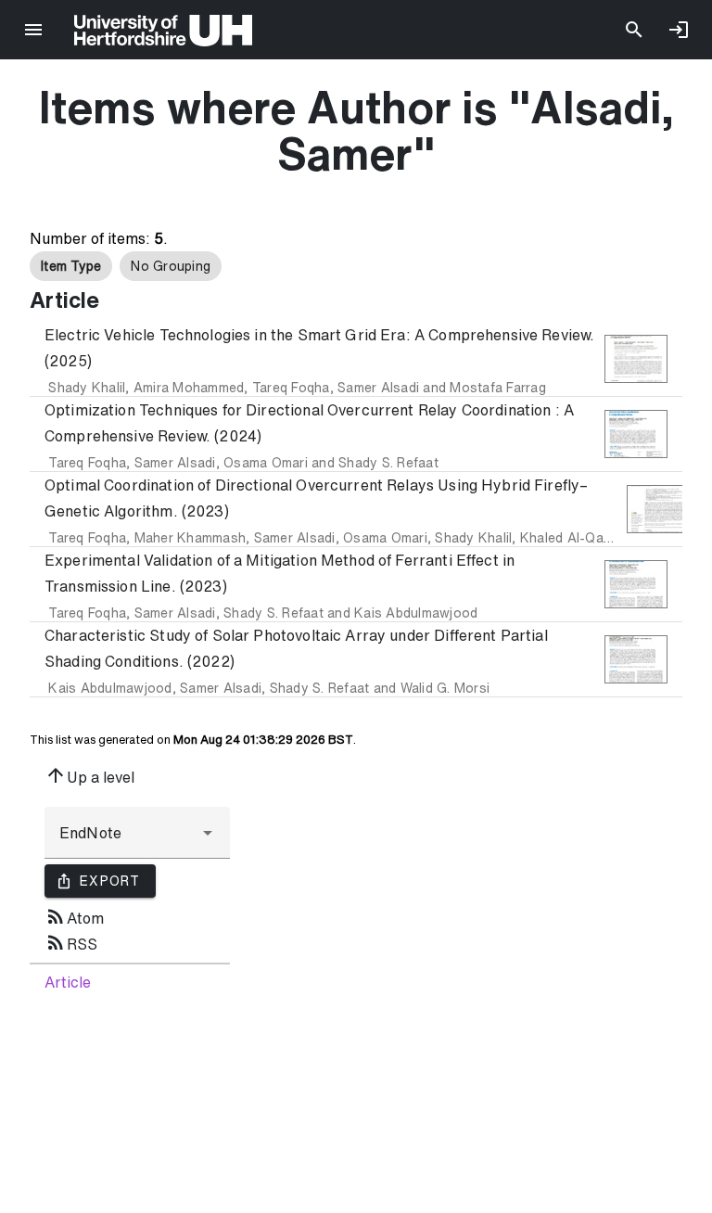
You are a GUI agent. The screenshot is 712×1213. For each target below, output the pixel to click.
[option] (71, 266)
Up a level (89, 775)
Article (67, 982)
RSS (70, 942)
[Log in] (678, 29)
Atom (74, 916)
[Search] (634, 29)
